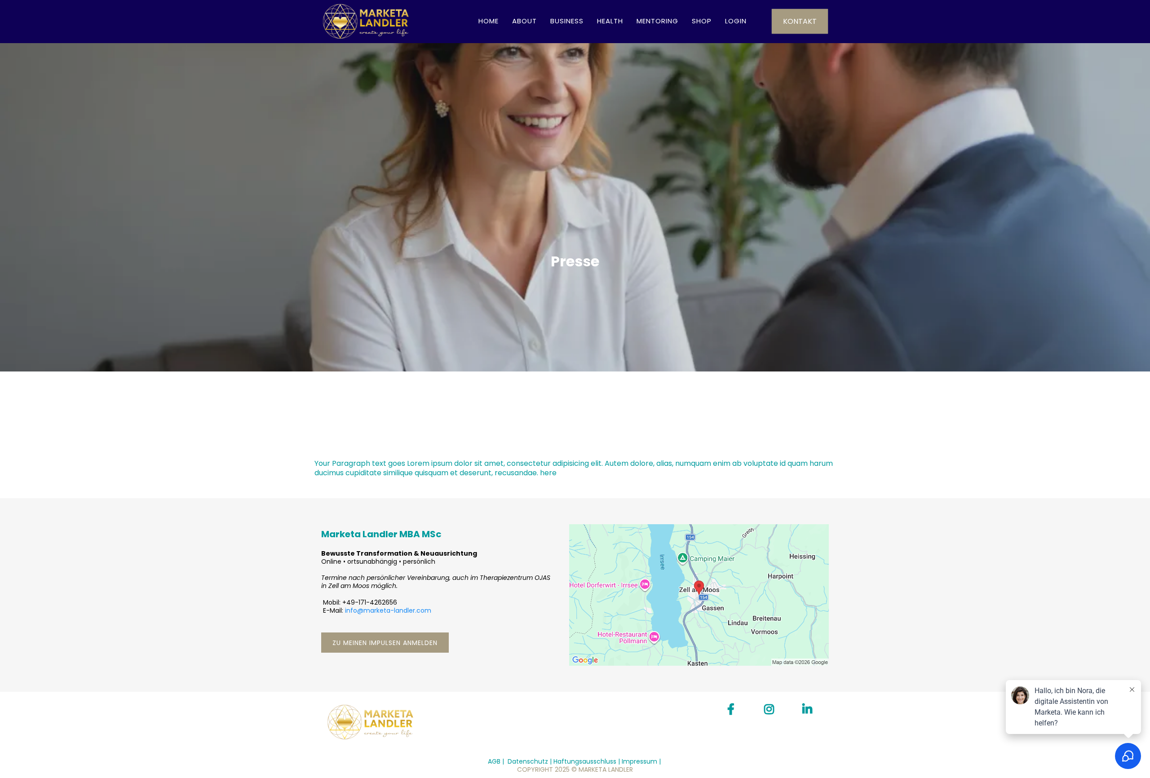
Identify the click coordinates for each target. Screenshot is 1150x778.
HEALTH (610, 21)
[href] (699, 595)
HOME (488, 21)
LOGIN (736, 21)
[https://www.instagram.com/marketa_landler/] (771, 709)
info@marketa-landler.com (388, 610)
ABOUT (524, 21)
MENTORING (657, 21)
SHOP (702, 21)
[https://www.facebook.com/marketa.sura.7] (733, 709)
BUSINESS (567, 21)
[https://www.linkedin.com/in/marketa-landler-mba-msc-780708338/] (809, 709)
